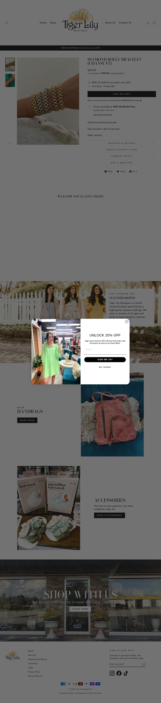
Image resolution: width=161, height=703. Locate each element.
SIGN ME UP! (105, 359)
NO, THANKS (105, 367)
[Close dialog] (126, 321)
